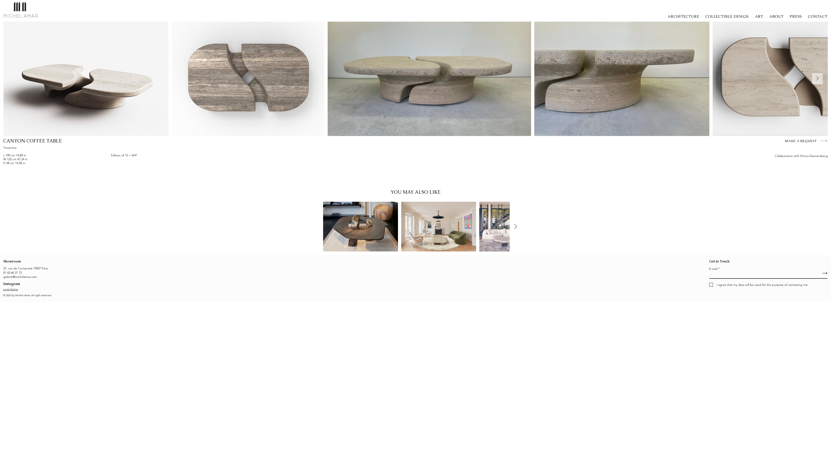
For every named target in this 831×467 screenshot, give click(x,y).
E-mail (713, 268)
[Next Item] (817, 78)
